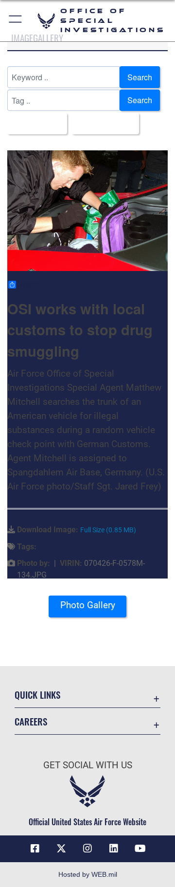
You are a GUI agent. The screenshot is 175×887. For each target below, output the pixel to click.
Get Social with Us (87, 765)
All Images (34, 123)
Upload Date (102, 123)
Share (28, 285)
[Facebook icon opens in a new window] (35, 848)
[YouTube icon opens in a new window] (140, 848)
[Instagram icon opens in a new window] (87, 848)
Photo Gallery (87, 605)
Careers (31, 721)
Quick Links (37, 695)
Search (139, 77)
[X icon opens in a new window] (61, 848)
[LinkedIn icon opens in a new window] (113, 848)
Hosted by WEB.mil (87, 874)
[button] (16, 20)
